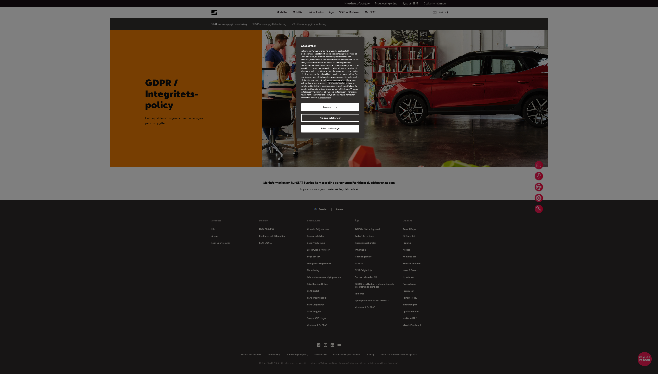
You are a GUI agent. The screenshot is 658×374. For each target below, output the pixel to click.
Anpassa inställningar (330, 118)
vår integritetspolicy (336, 83)
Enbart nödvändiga (330, 128)
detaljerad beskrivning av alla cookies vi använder (323, 86)
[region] (330, 87)
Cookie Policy (324, 97)
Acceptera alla (330, 107)
